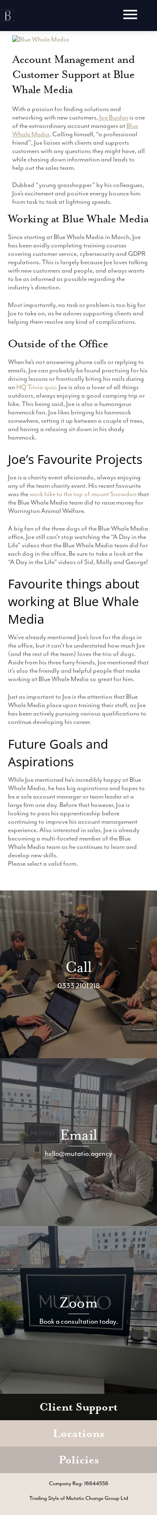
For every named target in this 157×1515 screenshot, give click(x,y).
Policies (79, 1460)
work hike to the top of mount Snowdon (83, 494)
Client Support (78, 1407)
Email (78, 1134)
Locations (78, 1433)
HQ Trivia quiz (36, 387)
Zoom (78, 1302)
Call (78, 967)
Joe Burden (113, 117)
